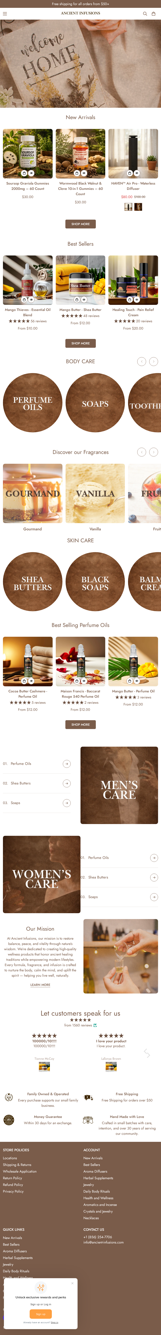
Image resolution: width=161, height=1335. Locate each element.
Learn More (40, 985)
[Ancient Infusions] (80, 14)
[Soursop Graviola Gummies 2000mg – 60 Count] (28, 153)
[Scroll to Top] (153, 1313)
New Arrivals (92, 1158)
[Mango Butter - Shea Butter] (80, 280)
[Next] (153, 361)
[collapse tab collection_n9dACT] (154, 877)
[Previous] (141, 361)
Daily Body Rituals (96, 1191)
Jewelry (88, 1184)
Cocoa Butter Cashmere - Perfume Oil (27, 694)
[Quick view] (31, 173)
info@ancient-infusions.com (103, 1242)
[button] (146, 1051)
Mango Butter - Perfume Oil (133, 691)
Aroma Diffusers (95, 1171)
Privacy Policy (13, 1191)
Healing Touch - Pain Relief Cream (133, 312)
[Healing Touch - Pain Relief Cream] (133, 280)
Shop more (80, 224)
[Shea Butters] (32, 581)
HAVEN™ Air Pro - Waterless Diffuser (133, 186)
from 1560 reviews (78, 1025)
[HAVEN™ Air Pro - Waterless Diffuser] (133, 153)
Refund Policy (13, 1184)
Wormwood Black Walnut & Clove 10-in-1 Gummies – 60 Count (80, 189)
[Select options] (129, 173)
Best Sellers (91, 1164)
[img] (80, 1020)
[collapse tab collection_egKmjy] (154, 897)
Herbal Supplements (98, 1178)
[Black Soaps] (95, 581)
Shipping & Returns (17, 1164)
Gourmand (32, 529)
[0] (153, 13)
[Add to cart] (24, 173)
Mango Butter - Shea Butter (80, 309)
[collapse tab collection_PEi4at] (67, 803)
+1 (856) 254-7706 (97, 1237)
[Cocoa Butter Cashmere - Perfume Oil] (28, 661)
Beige (138, 207)
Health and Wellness (98, 1198)
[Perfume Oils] (32, 402)
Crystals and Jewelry (98, 1211)
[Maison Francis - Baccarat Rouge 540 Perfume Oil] (80, 661)
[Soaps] (95, 402)
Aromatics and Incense (100, 1204)
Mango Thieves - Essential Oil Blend (27, 312)
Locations (10, 1158)
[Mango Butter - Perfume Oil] (133, 661)
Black (128, 207)
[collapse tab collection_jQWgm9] (154, 858)
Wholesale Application (20, 1171)
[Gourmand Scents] (32, 493)
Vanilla (95, 529)
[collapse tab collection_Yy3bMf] (67, 764)
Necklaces (91, 1218)
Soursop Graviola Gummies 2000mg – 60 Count (27, 186)
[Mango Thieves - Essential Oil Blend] (28, 280)
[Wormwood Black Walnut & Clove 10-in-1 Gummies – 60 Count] (80, 153)
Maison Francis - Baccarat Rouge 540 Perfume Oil (80, 694)
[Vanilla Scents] (95, 493)
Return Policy (12, 1178)
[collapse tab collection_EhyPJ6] (67, 783)
